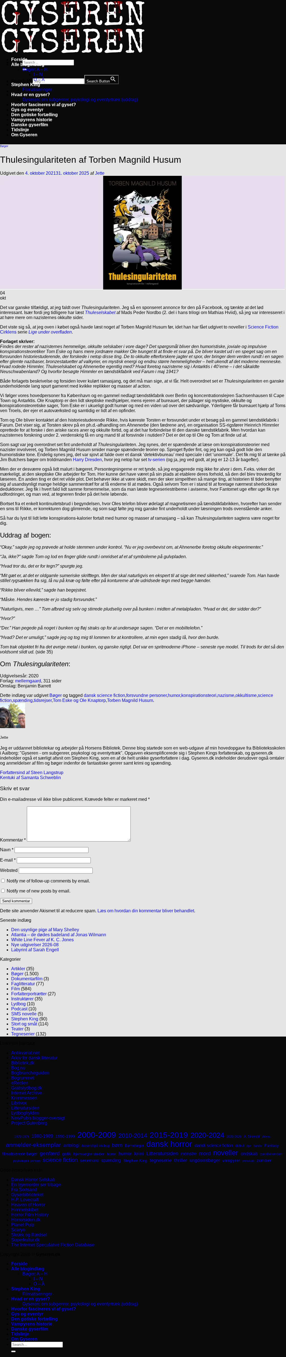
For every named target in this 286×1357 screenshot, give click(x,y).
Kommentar (13, 840)
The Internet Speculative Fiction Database (52, 1244)
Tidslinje (20, 129)
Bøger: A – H (34, 69)
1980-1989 (42, 1136)
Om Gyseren (24, 134)
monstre (189, 1153)
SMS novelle (24, 1013)
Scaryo (18, 1229)
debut (239, 1146)
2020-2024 (207, 1135)
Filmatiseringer (37, 89)
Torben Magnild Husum (130, 700)
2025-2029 (234, 1136)
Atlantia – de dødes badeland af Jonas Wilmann (58, 934)
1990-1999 (65, 1136)
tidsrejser (43, 700)
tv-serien (156, 459)
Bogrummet (22, 1078)
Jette (99, 173)
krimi (139, 1153)
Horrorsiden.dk (25, 1219)
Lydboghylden (25, 1113)
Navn (6, 849)
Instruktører (22, 998)
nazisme (226, 695)
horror (111, 1154)
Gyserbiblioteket (27, 1194)
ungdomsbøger (205, 1160)
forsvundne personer (146, 695)
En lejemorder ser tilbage (36, 1184)
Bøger (4, 146)
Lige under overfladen (50, 332)
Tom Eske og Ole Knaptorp (79, 700)
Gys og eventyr (27, 109)
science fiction (60, 1160)
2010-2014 (132, 1135)
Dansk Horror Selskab (33, 1179)
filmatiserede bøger (19, 1153)
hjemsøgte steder (88, 1154)
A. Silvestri (252, 1137)
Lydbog (18, 1003)
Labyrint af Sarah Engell (35, 949)
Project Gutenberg (29, 1123)
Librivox (19, 1103)
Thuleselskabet (100, 312)
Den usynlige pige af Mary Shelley (45, 929)
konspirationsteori (198, 695)
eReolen (19, 1083)
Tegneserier (23, 1034)
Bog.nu (18, 1068)
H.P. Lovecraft (25, 1199)
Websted (9, 870)
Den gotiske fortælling (34, 114)
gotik (66, 1154)
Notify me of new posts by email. (38, 891)
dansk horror (169, 1144)
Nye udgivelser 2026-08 (35, 944)
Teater (17, 1029)
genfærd (50, 1153)
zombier (264, 1160)
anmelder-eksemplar (33, 1145)
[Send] (13, 1351)
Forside (19, 59)
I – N (38, 74)
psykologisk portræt (26, 1161)
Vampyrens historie (31, 119)
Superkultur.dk (25, 1239)
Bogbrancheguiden (30, 1073)
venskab (248, 1161)
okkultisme (246, 695)
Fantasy (271, 1145)
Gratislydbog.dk (26, 1088)
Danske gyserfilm (29, 124)
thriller (180, 1160)
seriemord (89, 1160)
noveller (225, 1153)
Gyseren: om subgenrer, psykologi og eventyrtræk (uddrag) (80, 99)
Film (15, 988)
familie (258, 1145)
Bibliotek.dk (22, 1063)
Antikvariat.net (25, 1052)
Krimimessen (24, 1098)
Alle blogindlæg (27, 64)
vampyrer (231, 1160)
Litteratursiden (25, 1108)
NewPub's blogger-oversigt (38, 1118)
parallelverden (271, 1154)
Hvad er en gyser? (30, 94)
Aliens (266, 1136)
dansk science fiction (104, 695)
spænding (23, 700)
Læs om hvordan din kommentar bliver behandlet (145, 910)
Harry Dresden (87, 459)
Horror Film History (30, 1214)
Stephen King (25, 84)
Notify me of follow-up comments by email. (48, 881)
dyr (249, 1145)
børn (117, 1145)
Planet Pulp (22, 1224)
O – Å (39, 79)
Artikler (18, 968)
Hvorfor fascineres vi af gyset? (43, 104)
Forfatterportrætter (29, 993)
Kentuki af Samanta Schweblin (30, 777)
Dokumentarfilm (26, 978)
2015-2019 (169, 1134)
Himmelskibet (24, 1209)
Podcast (19, 1008)
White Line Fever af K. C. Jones (42, 939)
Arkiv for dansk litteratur (34, 1058)
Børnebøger (134, 1146)
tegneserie (160, 1160)
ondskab (249, 1153)
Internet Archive (26, 1093)
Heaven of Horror (28, 1204)
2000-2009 (96, 1134)
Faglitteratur (23, 983)
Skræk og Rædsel (29, 1234)
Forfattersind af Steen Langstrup (31, 772)
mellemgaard (28, 680)
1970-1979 (22, 1136)
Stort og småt (24, 1024)
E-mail (8, 860)
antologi (71, 1145)
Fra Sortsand (24, 1189)
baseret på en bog (95, 1145)
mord (205, 1153)
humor (174, 695)
